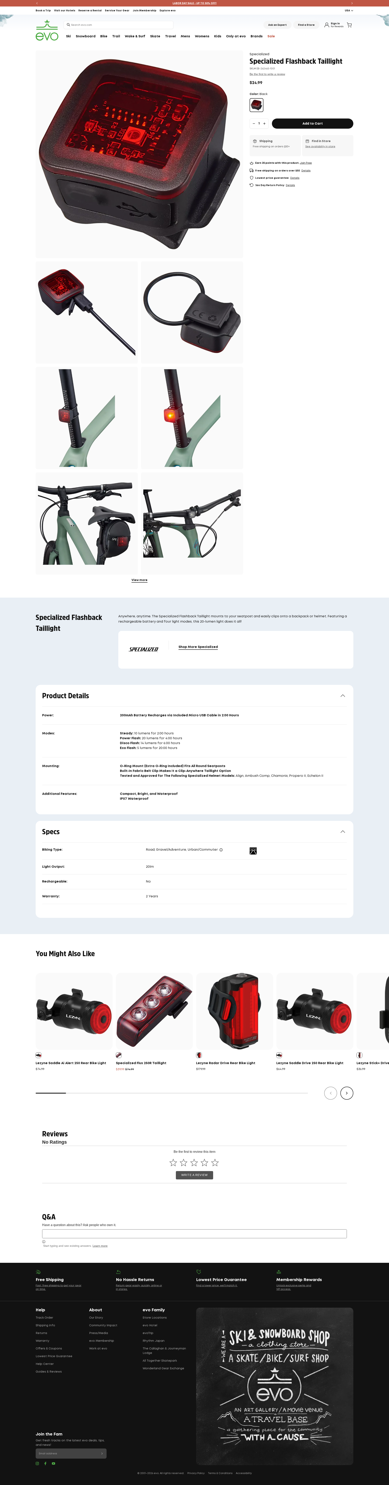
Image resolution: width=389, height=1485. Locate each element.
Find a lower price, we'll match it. (216, 1286)
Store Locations (155, 1318)
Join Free (306, 163)
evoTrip (148, 1333)
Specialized (259, 54)
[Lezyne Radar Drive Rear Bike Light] (234, 1011)
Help (40, 1310)
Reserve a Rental (90, 11)
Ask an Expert (277, 25)
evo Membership (101, 1341)
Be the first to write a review (267, 74)
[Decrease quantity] (253, 123)
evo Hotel (150, 1325)
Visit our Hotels (64, 11)
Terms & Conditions (220, 1473)
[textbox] (194, 1233)
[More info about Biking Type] (221, 849)
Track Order (44, 1318)
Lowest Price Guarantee (54, 1356)
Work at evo (98, 1348)
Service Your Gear (117, 11)
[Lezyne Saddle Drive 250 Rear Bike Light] (314, 1011)
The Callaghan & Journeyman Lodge (164, 1350)
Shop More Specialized (198, 647)
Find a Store (306, 25)
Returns (41, 1333)
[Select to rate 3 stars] (194, 1162)
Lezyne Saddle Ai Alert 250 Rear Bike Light (71, 1063)
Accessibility (244, 1473)
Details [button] (306, 171)
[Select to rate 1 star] (173, 1162)
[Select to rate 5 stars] (215, 1162)
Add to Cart (312, 123)
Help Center (45, 1364)
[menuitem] (68, 36)
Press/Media (98, 1333)
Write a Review (194, 1175)
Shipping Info (45, 1325)
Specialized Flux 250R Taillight (141, 1063)
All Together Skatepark (160, 1361)
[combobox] (118, 25)
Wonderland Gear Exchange (163, 1368)
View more (139, 580)
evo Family (154, 1310)
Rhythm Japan (154, 1341)
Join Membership (144, 11)
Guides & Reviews (49, 1372)
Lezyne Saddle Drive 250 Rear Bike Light (309, 1063)
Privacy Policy (196, 1473)
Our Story (96, 1318)
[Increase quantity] (264, 123)
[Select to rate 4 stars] (204, 1162)
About (95, 1310)
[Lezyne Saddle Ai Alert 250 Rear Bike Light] (74, 1011)
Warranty (42, 1341)
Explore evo (168, 11)
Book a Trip (43, 11)
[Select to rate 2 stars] (183, 1162)
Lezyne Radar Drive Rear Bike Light (225, 1063)
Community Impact (103, 1325)
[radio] (256, 105)
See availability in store (320, 146)
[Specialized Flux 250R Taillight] (154, 1011)
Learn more (100, 1245)
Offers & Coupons (49, 1348)
